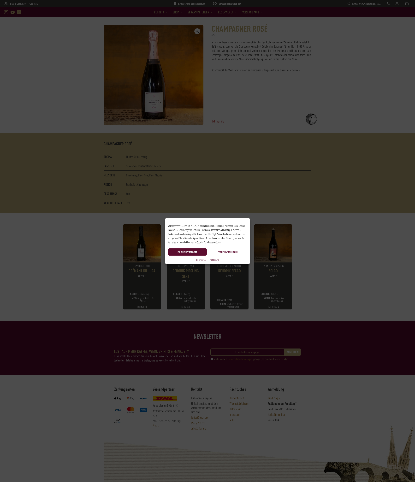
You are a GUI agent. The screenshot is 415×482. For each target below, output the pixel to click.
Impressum (214, 259)
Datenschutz (201, 259)
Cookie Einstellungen (227, 252)
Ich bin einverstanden (187, 252)
